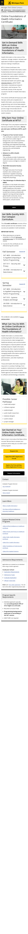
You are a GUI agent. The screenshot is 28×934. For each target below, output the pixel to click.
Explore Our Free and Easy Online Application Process (14, 466)
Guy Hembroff (6, 486)
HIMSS (14, 207)
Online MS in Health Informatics (11, 542)
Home (2, 10)
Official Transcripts (9, 580)
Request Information (14, 473)
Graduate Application (10, 578)
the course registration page (12, 238)
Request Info (14, 451)
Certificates (4, 11)
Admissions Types (9, 575)
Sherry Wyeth (6, 493)
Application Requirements (11, 572)
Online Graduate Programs (18, 10)
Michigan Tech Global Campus (11, 7)
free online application (15, 584)
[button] (14, 257)
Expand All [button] (22, 251)
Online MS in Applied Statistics (11, 551)
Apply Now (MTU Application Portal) (14, 457)
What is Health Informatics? (10, 505)
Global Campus (7, 10)
